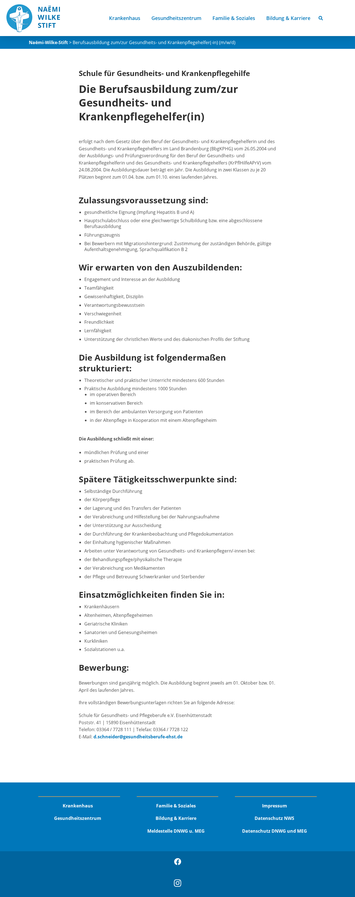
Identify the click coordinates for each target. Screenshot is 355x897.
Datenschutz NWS (274, 818)
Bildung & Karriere (288, 18)
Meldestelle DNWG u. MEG (176, 831)
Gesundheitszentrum (176, 18)
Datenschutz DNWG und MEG (274, 831)
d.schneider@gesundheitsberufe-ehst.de (137, 737)
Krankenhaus (124, 18)
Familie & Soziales (233, 18)
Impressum (274, 806)
